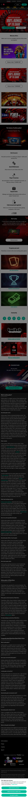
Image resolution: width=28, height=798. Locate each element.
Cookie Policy (14, 784)
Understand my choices (14, 787)
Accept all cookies (14, 795)
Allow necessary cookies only (14, 791)
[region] (14, 788)
